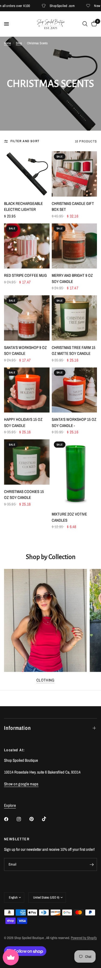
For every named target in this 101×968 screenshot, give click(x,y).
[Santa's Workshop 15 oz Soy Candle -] (74, 390)
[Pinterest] (35, 819)
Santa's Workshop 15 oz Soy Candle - (74, 422)
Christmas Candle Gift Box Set (73, 206)
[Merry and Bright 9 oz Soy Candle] (74, 246)
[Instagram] (23, 819)
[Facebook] (10, 819)
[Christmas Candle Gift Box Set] (74, 174)
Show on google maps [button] (21, 784)
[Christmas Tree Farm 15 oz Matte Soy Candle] (74, 318)
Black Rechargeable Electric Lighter (23, 206)
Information (17, 727)
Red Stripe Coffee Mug (25, 275)
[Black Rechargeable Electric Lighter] (27, 174)
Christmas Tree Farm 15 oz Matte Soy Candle (73, 350)
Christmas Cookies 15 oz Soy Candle (24, 494)
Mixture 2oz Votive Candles (69, 517)
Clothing (45, 680)
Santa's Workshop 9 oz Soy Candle (25, 350)
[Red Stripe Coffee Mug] (27, 246)
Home (7, 43)
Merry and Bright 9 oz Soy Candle (72, 278)
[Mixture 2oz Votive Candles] (74, 473)
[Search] (85, 23)
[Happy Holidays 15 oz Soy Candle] (27, 390)
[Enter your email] (91, 864)
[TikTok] (48, 819)
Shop (19, 43)
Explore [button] (10, 805)
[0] (93, 23)
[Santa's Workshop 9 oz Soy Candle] (27, 318)
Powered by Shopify (84, 938)
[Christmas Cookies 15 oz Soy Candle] (27, 462)
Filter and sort (25, 141)
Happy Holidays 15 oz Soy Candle (23, 422)
